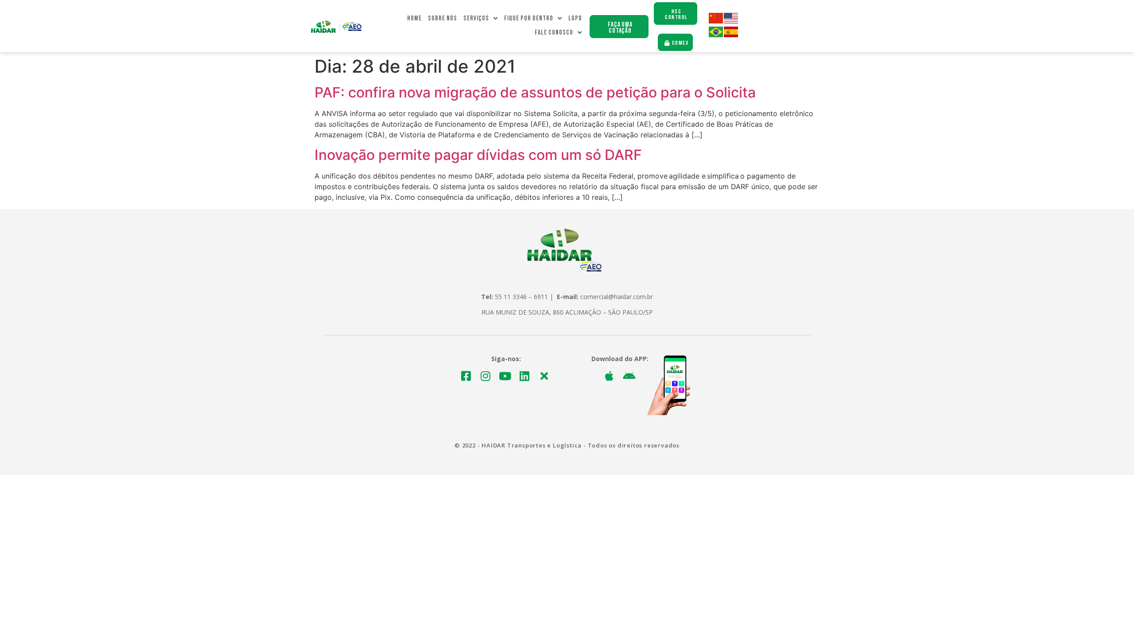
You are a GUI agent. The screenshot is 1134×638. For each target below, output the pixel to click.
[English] (731, 21)
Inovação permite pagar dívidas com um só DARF (478, 154)
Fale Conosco (554, 32)
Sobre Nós (442, 18)
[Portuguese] (716, 35)
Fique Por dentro (528, 18)
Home (414, 18)
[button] (619, 26)
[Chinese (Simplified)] (716, 21)
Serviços (476, 18)
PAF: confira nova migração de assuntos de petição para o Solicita (535, 92)
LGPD (575, 18)
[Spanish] (731, 35)
